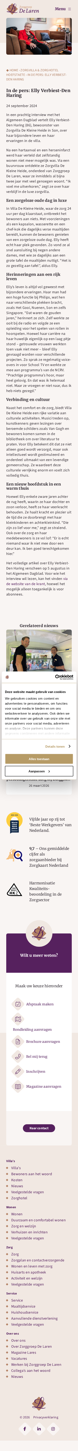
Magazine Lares (23, 1352)
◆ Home (12, 70)
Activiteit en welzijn (27, 1278)
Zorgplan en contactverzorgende (37, 1260)
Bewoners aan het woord (31, 1174)
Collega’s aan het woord (30, 1370)
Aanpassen (36, 771)
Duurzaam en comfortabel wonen (38, 1220)
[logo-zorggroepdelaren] (23, 5)
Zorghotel (19, 1198)
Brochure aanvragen (43, 1041)
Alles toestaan (39, 759)
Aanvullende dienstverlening (34, 1318)
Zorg (9, 1247)
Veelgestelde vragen (27, 1192)
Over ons (12, 1333)
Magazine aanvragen (43, 1086)
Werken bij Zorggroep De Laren (36, 1364)
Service (11, 1293)
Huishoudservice (24, 1312)
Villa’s (10, 1161)
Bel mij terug (37, 1056)
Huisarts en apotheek (28, 1272)
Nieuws (17, 1186)
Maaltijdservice (23, 1306)
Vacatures (19, 1358)
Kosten (17, 1180)
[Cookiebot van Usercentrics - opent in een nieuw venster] (55, 677)
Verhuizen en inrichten (29, 1232)
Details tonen (55, 746)
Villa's (16, 1168)
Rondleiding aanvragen (32, 1029)
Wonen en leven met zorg (31, 1266)
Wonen (11, 1207)
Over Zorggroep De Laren (31, 1346)
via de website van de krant (37, 581)
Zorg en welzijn (23, 1226)
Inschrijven (35, 1071)
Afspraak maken (40, 1004)
